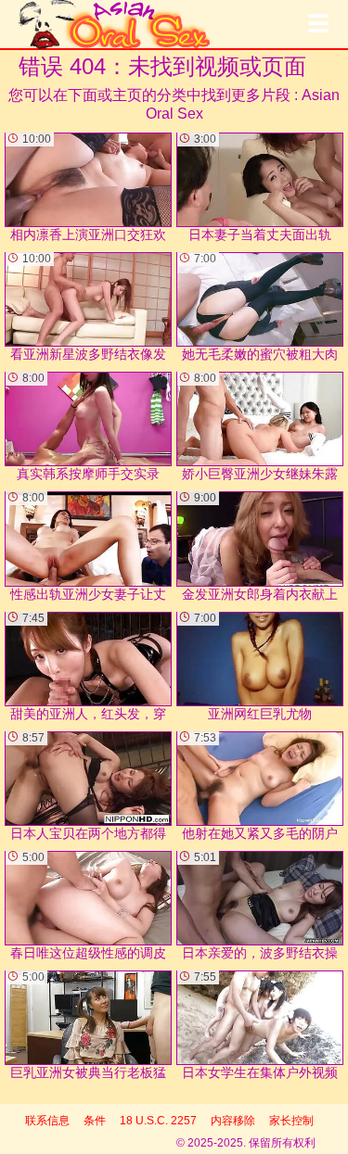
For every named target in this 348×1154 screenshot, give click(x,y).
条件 (95, 1120)
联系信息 (47, 1120)
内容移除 (233, 1120)
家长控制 (291, 1120)
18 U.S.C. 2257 (158, 1120)
